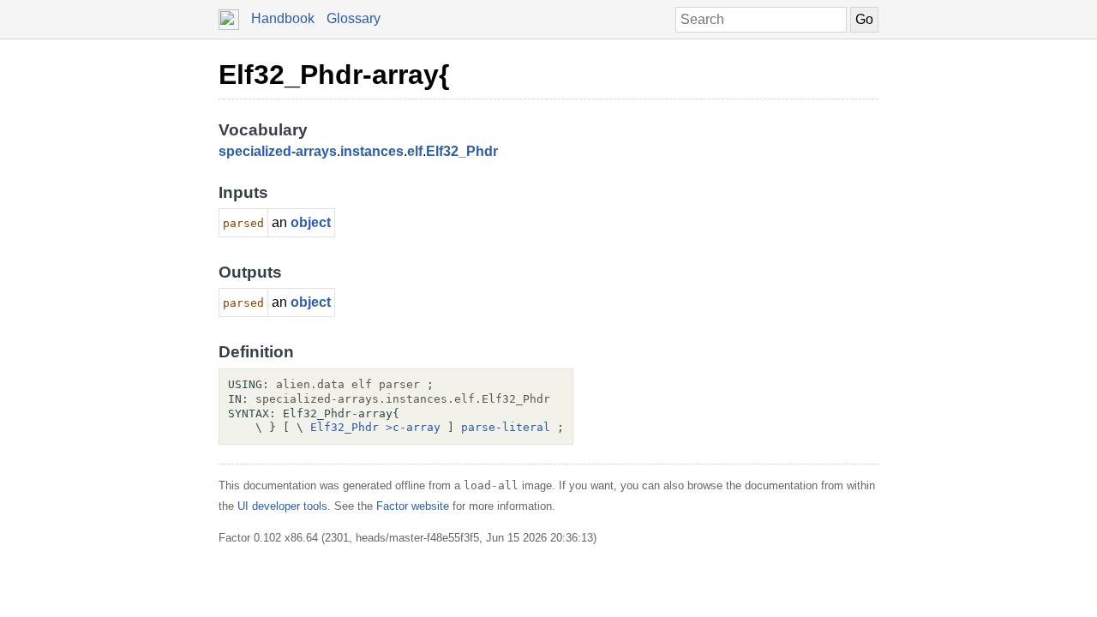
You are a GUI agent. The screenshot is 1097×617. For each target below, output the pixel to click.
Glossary (354, 18)
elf (415, 151)
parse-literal (505, 427)
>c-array (413, 427)
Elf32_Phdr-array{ (334, 74)
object (311, 222)
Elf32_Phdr (462, 151)
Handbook (283, 18)
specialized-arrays (278, 151)
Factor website (412, 506)
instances (372, 151)
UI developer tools (282, 506)
